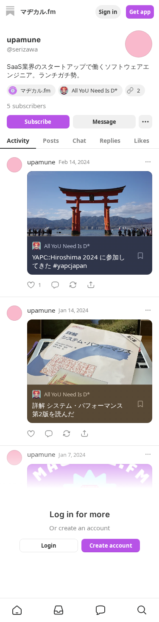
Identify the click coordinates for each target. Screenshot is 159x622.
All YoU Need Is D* (67, 246)
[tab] (18, 140)
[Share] (91, 285)
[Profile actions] (145, 121)
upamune (41, 162)
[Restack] (73, 285)
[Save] (140, 255)
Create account (110, 545)
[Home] (10, 12)
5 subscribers (26, 105)
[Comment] (55, 285)
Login (48, 545)
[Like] (31, 433)
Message (104, 121)
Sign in (108, 12)
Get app (140, 12)
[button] (17, 610)
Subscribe (38, 121)
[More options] (148, 162)
